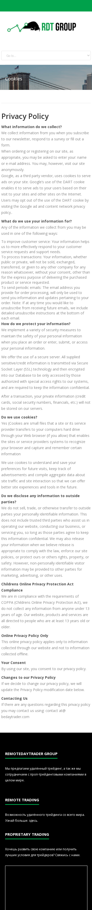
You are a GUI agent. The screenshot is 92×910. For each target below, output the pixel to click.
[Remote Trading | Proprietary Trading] (42, 27)
